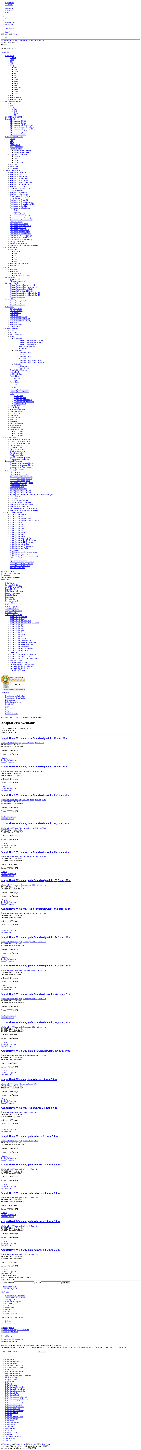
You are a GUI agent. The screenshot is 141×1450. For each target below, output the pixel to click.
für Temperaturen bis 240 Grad (20, 493)
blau (15, 259)
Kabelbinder (9, 56)
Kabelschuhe (9, 307)
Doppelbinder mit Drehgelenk (20, 188)
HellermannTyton (11, 471)
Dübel (12, 394)
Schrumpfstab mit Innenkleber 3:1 (21, 291)
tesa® (12, 330)
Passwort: (37, 1282)
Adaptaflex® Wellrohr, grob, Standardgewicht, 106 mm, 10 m (35, 1050)
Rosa (16, 89)
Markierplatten (15, 406)
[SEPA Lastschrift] (22, 1330)
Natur (12, 60)
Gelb (16, 70)
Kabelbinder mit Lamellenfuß (20, 216)
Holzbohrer (18, 364)
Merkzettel (9, 9)
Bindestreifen (14, 166)
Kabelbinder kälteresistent (19, 194)
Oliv (15, 93)
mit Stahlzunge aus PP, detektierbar (22, 542)
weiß (16, 253)
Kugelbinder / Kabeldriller (19, 155)
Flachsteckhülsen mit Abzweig (20, 321)
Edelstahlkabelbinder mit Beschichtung (23, 508)
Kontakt (8, 712)
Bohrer (12, 336)
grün (15, 257)
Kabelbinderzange (11, 1419)
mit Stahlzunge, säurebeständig (20, 538)
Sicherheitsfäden (15, 425)
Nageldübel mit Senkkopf (23, 400)
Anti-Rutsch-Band (16, 374)
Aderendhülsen (10, 299)
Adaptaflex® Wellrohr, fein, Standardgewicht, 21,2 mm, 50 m (35, 823)
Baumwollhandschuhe (17, 449)
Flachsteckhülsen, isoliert (18, 317)
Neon (12, 95)
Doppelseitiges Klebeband (19, 370)
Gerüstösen (14, 421)
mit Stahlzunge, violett (17, 532)
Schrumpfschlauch (11, 283)
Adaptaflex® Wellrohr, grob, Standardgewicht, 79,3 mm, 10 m (36, 1022)
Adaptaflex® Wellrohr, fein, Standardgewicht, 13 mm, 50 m (34, 766)
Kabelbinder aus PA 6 (17, 174)
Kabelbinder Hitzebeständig (15, 1391)
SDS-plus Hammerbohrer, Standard (31, 340)
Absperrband (14, 372)
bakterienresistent (16, 558)
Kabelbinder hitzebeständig (19, 180)
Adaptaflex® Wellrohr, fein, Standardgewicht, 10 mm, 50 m (34, 738)
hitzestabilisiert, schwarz (18, 485)
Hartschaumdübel (20, 398)
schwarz (12, 139)
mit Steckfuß (18, 162)
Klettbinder (14, 249)
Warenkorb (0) (10, 11)
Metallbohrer (18, 350)
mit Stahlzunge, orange (18, 536)
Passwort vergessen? (10, 1287)
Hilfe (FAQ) (9, 704)
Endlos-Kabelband (16, 423)
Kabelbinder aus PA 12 (18, 186)
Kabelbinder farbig (11, 1363)
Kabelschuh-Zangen (17, 469)
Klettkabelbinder (11, 247)
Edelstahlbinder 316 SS (18, 123)
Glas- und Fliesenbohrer (27, 346)
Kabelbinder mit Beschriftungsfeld (22, 204)
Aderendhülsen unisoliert (14, 1365)
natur (11, 141)
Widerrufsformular (11, 714)
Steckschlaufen (15, 413)
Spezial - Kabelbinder (12, 170)
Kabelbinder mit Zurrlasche (19, 238)
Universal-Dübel (20, 404)
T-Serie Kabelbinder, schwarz (20, 473)
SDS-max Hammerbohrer (27, 344)
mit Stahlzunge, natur (17, 516)
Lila (15, 77)
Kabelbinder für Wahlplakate (15, 1389)
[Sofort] (10, 1328)
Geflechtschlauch (16, 388)
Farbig (12, 66)
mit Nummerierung (16, 147)
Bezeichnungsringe (16, 429)
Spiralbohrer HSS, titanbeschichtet (30, 360)
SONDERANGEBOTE (13, 117)
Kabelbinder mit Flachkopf (19, 224)
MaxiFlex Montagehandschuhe (20, 457)
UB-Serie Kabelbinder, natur (20, 481)
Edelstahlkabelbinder (12, 1373)
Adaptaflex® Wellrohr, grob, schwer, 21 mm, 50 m (29, 1136)
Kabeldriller (9, 1421)
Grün (16, 71)
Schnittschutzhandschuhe (18, 451)
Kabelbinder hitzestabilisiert (19, 178)
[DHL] (3, 1336)
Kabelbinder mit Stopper (18, 192)
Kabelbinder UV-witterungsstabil (21, 483)
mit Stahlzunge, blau (17, 530)
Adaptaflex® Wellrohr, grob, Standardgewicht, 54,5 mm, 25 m (36, 994)
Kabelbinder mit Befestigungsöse (21, 202)
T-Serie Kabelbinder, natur (19, 475)
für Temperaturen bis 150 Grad (20, 491)
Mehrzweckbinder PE (21, 153)
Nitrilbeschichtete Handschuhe (20, 439)
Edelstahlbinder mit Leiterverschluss (22, 129)
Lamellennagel (15, 408)
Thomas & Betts (19, 214)
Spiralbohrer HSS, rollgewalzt (25, 353)
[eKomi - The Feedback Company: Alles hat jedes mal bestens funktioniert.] (13, 690)
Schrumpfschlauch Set (17, 297)
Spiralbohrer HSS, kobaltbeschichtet (31, 362)
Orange (16, 79)
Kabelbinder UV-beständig (19, 172)
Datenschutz (9, 708)
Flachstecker (14, 315)
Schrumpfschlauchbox (13, 1436)
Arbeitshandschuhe (12, 437)
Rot (15, 68)
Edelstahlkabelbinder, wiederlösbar (22, 127)
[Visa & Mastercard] (8, 1330)
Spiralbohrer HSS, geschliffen (25, 357)
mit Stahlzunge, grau (17, 534)
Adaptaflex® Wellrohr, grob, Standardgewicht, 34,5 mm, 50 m (36, 937)
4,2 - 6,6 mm (18, 435)
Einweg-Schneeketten (17, 241)
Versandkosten (11, 1275)
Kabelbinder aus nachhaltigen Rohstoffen (24, 245)
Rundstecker (14, 323)
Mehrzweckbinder (16, 149)
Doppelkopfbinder (16, 222)
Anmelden (9, 5)
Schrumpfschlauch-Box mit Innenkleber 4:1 (25, 295)
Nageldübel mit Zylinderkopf (24, 402)
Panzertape (13, 332)
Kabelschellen (14, 382)
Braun (16, 85)
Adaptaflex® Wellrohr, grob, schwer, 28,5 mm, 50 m (30, 1164)
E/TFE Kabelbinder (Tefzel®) (20, 502)
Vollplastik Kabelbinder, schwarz (21, 564)
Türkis (16, 75)
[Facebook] (7, 1444)
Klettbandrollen (15, 265)
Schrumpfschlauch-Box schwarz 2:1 (22, 285)
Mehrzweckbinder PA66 (22, 151)
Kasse (7, 13)
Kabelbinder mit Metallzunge (20, 208)
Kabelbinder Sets (16, 99)
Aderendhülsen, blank (17, 305)
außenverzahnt (15, 145)
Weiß (11, 62)
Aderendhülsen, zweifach (18, 303)
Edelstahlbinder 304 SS (18, 121)
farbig (12, 143)
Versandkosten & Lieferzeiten (15, 698)
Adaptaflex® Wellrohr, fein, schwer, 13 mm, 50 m (29, 1079)
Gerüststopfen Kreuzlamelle (19, 390)
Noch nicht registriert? (10, 1289)
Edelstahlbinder (10, 119)
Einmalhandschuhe (16, 453)
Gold (11, 64)
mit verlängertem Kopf (17, 198)
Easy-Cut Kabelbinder (17, 190)
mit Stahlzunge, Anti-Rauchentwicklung (24, 556)
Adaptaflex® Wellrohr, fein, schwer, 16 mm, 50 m (29, 1107)
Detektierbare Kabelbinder (14, 1371)
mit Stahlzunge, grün (17, 528)
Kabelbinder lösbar (12, 1393)
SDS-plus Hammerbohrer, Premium (31, 342)
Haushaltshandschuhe (17, 455)
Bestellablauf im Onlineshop (15, 696)
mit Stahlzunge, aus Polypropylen (21, 546)
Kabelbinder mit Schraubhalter (20, 234)
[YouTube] (43, 1444)
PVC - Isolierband (16, 334)
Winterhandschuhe (16, 445)
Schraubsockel (10, 277)
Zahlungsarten (10, 700)
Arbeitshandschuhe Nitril (14, 1367)
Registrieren (9, 3)
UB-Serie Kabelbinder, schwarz (21, 479)
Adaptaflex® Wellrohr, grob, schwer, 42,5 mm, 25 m (30, 1221)
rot (15, 255)
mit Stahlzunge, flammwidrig (20, 554)
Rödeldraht (9, 1434)
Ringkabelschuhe (16, 309)
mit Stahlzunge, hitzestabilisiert (20, 518)
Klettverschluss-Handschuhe (20, 459)
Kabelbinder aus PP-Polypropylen (21, 236)
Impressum (9, 710)
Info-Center (9, 32)
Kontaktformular (13, 577)
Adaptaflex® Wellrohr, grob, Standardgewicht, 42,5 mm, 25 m (36, 965)
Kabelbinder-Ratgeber (13, 702)
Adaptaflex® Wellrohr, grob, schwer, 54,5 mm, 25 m (30, 1249)
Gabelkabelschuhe (16, 311)
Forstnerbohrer (24, 368)
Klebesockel (9, 267)
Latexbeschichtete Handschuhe (20, 443)
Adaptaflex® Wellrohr (17, 410)
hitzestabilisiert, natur (17, 487)
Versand (8, 1323)
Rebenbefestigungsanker (18, 243)
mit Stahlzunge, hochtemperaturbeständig (24, 552)
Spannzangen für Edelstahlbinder (21, 465)
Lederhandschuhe (16, 447)
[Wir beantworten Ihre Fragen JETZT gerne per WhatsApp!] (5, 575)
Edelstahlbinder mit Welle (19, 131)
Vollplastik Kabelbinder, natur (20, 566)
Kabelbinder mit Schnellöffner (20, 226)
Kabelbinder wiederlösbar (14, 137)
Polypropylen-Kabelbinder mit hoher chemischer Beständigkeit (31, 495)
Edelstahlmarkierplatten (18, 133)
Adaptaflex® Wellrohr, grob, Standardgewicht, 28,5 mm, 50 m (36, 880)
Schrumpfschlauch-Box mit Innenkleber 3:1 (25, 293)
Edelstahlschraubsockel (18, 135)
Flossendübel (18, 396)
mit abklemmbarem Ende (18, 560)
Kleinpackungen (15, 97)
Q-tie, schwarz (15, 497)
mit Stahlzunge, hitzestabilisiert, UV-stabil (24, 520)
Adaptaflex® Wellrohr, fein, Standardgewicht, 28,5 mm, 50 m (35, 851)
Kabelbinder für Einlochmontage (21, 220)
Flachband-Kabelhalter (22, 275)
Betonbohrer (23, 348)
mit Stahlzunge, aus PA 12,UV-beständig (19, 549)
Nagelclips (13, 419)
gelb (15, 261)
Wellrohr (8, 1440)
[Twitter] (31, 1444)
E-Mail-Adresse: (8, 1282)
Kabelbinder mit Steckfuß (19, 206)
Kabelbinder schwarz (12, 1409)
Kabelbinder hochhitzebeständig (21, 182)
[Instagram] (20, 1444)
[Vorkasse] (5, 1332)
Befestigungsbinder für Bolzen (20, 196)
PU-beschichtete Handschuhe (20, 441)
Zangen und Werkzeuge (13, 461)
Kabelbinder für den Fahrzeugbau (21, 218)
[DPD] (9, 1336)
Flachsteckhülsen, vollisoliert (20, 319)
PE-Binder (13, 164)
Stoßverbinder (14, 326)
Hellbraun (17, 87)
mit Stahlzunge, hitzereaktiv (19, 544)
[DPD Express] (18, 1339)
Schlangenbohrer (24, 366)
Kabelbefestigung (11, 1385)
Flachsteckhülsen (11, 1377)
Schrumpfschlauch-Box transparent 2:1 (23, 287)
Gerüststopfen (10, 1381)
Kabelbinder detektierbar (18, 176)
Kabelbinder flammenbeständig (20, 184)
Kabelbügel (14, 415)
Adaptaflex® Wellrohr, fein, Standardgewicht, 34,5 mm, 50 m (35, 908)
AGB (7, 706)
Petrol (16, 81)
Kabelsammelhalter (16, 411)
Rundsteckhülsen (16, 325)
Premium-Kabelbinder (13, 101)
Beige (16, 83)
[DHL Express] (6, 1339)
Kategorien (5, 52)
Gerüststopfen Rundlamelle (19, 392)
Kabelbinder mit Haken (18, 228)
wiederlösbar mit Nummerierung (21, 240)
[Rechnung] (13, 1332)
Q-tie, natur (14, 498)
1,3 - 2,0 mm (18, 431)
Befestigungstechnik (12, 328)
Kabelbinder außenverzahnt (19, 230)
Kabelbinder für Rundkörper (20, 232)
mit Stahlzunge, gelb (17, 522)
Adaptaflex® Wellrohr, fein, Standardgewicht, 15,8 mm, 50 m (35, 795)
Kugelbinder (9, 1426)
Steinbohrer (18, 338)
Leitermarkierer (15, 427)
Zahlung (8, 1321)
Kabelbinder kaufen (12, 1361)
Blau (15, 73)
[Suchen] (24, 37)
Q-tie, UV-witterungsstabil (19, 500)
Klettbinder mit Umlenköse (19, 263)
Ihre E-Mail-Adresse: (10, 1352)
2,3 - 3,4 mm (18, 433)
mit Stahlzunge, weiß (17, 526)
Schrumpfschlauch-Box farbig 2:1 (21, 289)
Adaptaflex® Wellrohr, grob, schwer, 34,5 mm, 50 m (30, 1192)
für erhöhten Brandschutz (18, 489)
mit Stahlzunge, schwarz (18, 514)
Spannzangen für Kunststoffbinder (22, 463)
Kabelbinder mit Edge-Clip (19, 200)
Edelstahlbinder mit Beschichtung (21, 125)
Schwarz (13, 58)
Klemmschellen (15, 417)
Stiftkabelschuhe (15, 313)
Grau (16, 91)
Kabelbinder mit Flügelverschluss (21, 504)
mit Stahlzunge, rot (16, 524)
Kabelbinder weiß (11, 1413)
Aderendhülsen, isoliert (18, 301)
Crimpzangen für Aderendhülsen (21, 467)
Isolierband (9, 1383)
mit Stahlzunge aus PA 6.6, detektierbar (23, 540)
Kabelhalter (14, 271)
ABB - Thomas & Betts (13, 512)
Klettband (8, 1415)
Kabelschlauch (15, 376)
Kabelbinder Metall (12, 1395)
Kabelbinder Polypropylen (14, 1407)
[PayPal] (4, 1328)
